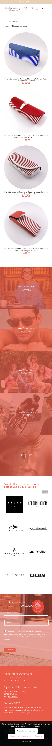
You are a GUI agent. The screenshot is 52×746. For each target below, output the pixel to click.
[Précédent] (43, 491)
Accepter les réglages (26, 731)
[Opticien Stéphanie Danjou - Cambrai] (16, 9)
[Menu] (37, 9)
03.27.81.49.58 (27, 2)
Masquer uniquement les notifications (26, 736)
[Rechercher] (30, 9)
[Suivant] (46, 491)
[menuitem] (30, 9)
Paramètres (26, 741)
